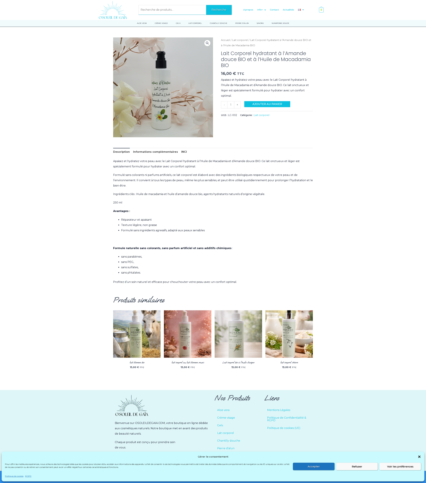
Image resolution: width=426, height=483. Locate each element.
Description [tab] (121, 151)
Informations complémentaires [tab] (155, 151)
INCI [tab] (184, 151)
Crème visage (226, 417)
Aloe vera (223, 410)
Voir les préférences (400, 466)
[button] (419, 456)
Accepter (314, 466)
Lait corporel (240, 40)
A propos (248, 9)
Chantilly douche (228, 440)
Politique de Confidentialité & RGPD (286, 419)
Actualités (288, 9)
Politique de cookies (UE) (283, 428)
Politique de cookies (14, 476)
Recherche (219, 9)
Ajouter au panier (267, 104)
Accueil (225, 40)
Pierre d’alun (225, 448)
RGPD (28, 476)
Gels (220, 425)
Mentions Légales (278, 410)
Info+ (260, 9)
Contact (274, 9)
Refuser (357, 466)
